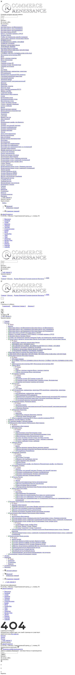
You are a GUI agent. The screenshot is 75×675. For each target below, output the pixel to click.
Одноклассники (9, 229)
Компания (11, 560)
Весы (17, 368)
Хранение (18, 455)
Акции (3, 637)
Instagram (7, 224)
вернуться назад (6, 634)
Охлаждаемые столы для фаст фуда (26, 524)
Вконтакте (7, 219)
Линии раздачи (16, 539)
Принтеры (18, 413)
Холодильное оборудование (20, 516)
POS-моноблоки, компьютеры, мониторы (28, 393)
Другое (17, 480)
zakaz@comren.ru (7, 214)
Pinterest (6, 243)
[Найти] (2, 18)
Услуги (3, 639)
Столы (17, 431)
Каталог (10, 326)
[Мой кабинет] (1, 301)
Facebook (7, 220)
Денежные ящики (20, 405)
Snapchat (7, 245)
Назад (12, 324)
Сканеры (18, 377)
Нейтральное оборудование (20, 426)
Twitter (6, 222)
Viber (6, 235)
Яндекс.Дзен (8, 240)
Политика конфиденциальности (13, 649)
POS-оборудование (18, 359)
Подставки (18, 491)
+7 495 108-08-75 (6, 197)
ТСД (16, 387)
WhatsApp (7, 238)
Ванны (17, 446)
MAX (6, 232)
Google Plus (8, 234)
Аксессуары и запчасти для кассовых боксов (26, 342)
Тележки (18, 469)
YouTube (7, 227)
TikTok (6, 242)
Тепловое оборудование (19, 505)
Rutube (6, 230)
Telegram (7, 225)
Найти (3, 654)
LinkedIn (7, 247)
